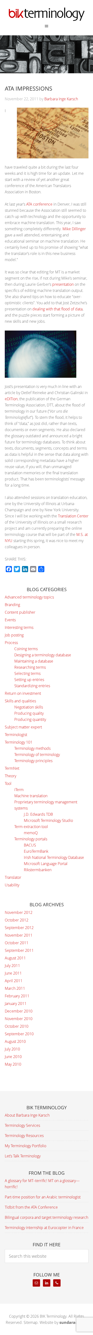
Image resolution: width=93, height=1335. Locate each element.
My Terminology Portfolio (25, 1145)
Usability (12, 885)
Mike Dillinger (74, 228)
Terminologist (16, 734)
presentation (63, 284)
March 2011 (15, 988)
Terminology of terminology (37, 754)
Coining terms (26, 648)
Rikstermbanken (38, 869)
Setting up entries (29, 679)
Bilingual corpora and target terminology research (46, 1217)
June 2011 (13, 973)
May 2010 (13, 1064)
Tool (8, 783)
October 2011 (16, 942)
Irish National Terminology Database (54, 857)
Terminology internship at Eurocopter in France (44, 1227)
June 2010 (13, 1056)
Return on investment (23, 693)
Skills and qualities (20, 701)
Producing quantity (30, 719)
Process (11, 642)
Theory (10, 775)
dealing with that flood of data (57, 309)
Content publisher (20, 612)
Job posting (14, 635)
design (73, 1322)
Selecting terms (27, 673)
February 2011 (17, 996)
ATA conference (39, 204)
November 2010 (18, 1018)
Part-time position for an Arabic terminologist (43, 1197)
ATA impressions (28, 88)
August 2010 (15, 1041)
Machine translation (30, 795)
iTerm (19, 789)
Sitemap (31, 1322)
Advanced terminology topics (29, 597)
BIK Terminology (46, 14)
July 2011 (12, 965)
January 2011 (15, 1003)
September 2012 (19, 927)
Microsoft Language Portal (45, 863)
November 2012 (18, 912)
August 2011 (15, 958)
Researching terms (30, 667)
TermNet (12, 768)
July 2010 (12, 1049)
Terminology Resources (24, 1135)
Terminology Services (22, 1125)
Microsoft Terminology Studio (48, 820)
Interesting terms (19, 627)
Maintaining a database (33, 661)
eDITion (11, 398)
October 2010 (16, 1026)
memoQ (31, 832)
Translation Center (73, 516)
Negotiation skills (28, 707)
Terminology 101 (18, 742)
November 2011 (18, 935)
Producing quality (29, 713)
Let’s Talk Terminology (23, 1156)
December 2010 (18, 1011)
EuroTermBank (36, 851)
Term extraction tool (31, 826)
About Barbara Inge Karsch (27, 1115)
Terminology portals (30, 839)
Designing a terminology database (42, 655)
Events (10, 619)
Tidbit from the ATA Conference (31, 1207)
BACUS (30, 845)
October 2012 (16, 920)
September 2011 (19, 950)
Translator (13, 877)
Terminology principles (33, 760)
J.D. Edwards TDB (38, 814)
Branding (12, 604)
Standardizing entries (32, 685)
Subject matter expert (23, 727)
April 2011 (13, 980)
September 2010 (19, 1033)
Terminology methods (32, 748)
